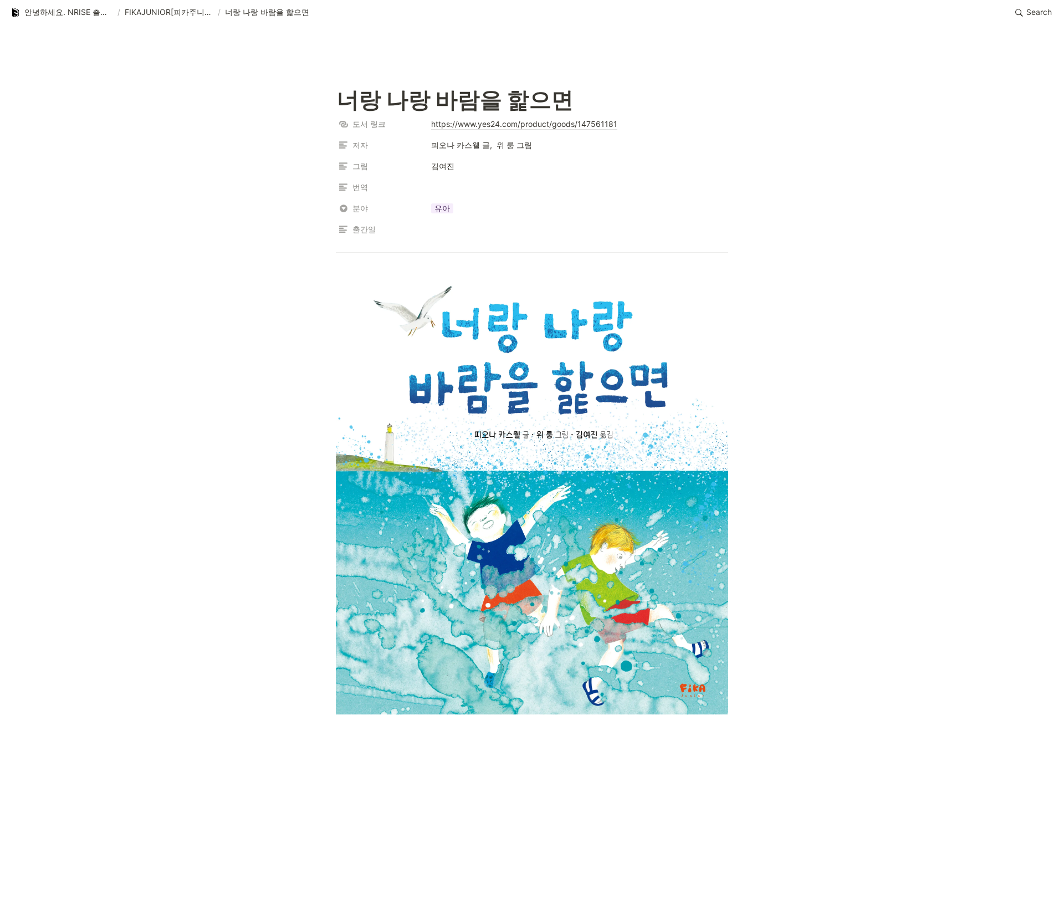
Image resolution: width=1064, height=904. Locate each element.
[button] (61, 12)
